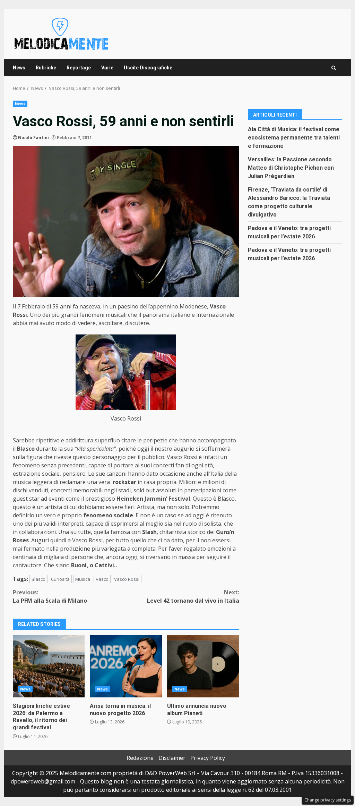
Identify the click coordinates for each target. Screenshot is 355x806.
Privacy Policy (207, 758)
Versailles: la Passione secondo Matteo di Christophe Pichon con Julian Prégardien (291, 167)
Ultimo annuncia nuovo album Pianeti (203, 666)
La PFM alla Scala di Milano (50, 596)
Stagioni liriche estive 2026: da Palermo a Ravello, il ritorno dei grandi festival (49, 666)
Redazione (140, 758)
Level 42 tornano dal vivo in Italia (193, 596)
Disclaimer (171, 758)
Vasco (102, 579)
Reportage (79, 67)
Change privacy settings (327, 800)
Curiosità (60, 579)
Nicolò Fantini (33, 138)
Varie (107, 67)
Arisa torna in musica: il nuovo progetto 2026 (126, 666)
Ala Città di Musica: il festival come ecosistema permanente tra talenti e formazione (294, 137)
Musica (82, 579)
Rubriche (46, 67)
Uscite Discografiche (148, 67)
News (19, 67)
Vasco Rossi (126, 579)
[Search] (333, 68)
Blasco (38, 579)
